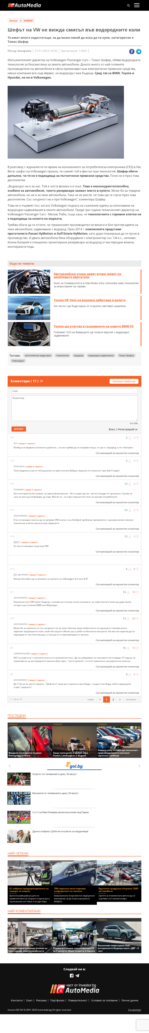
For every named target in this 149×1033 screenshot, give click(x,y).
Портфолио (57, 1000)
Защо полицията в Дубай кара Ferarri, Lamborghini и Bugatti (70, 754)
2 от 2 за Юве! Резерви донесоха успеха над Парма (60, 812)
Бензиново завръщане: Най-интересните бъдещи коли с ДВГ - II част (118, 948)
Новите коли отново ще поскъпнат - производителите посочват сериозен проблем (118, 753)
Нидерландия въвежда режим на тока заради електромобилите (28, 949)
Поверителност (77, 1000)
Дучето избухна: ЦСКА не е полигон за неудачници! (60, 831)
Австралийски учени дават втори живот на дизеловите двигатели (87, 275)
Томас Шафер (126, 355)
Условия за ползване (104, 1000)
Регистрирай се (128, 429)
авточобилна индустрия (38, 355)
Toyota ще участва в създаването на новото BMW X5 (94, 326)
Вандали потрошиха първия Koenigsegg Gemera (25, 754)
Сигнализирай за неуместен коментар (117, 453)
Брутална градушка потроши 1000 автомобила (118, 890)
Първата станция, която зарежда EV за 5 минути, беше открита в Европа (74, 949)
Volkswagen (18, 360)
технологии (62, 355)
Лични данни (129, 1000)
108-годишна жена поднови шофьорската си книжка (70, 890)
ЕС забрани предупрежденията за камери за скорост (29, 890)
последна (131, 699)
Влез (112, 429)
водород (78, 355)
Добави (18, 428)
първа (90, 699)
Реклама (41, 1000)
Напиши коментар (124, 381)
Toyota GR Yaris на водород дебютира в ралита (90, 300)
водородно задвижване (101, 355)
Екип (29, 1000)
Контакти (17, 1000)
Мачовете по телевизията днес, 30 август (55, 793)
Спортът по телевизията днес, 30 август (54, 774)
